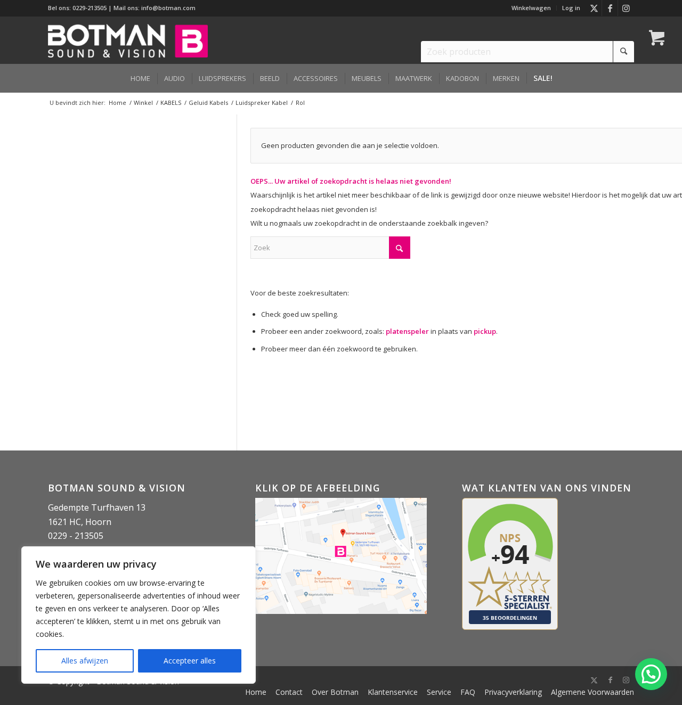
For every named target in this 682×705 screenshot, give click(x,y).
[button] (651, 674)
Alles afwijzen (84, 660)
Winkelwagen (531, 8)
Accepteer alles (190, 660)
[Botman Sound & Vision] (128, 40)
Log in (571, 8)
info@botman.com (168, 8)
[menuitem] (531, 8)
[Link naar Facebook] (610, 8)
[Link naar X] (594, 8)
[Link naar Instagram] (626, 8)
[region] (138, 615)
